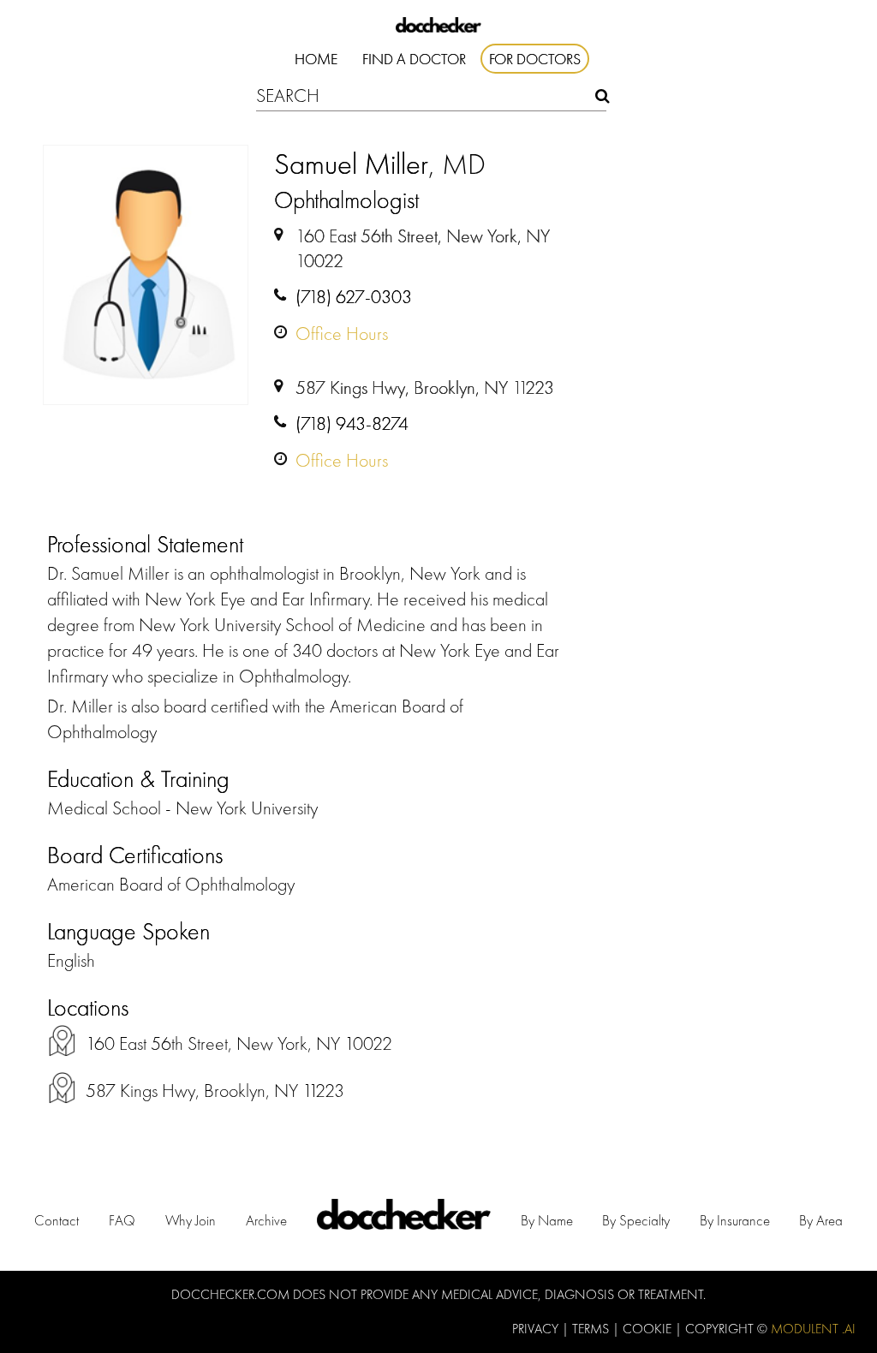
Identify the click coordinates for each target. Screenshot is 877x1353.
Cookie (649, 1329)
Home (316, 59)
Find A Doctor (414, 59)
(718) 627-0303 (353, 296)
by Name (547, 1220)
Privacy (537, 1329)
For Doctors (535, 59)
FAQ (122, 1220)
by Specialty (636, 1220)
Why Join (190, 1220)
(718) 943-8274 (352, 423)
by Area (821, 1220)
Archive (266, 1220)
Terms (592, 1329)
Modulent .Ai (813, 1329)
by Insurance (735, 1220)
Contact (56, 1220)
